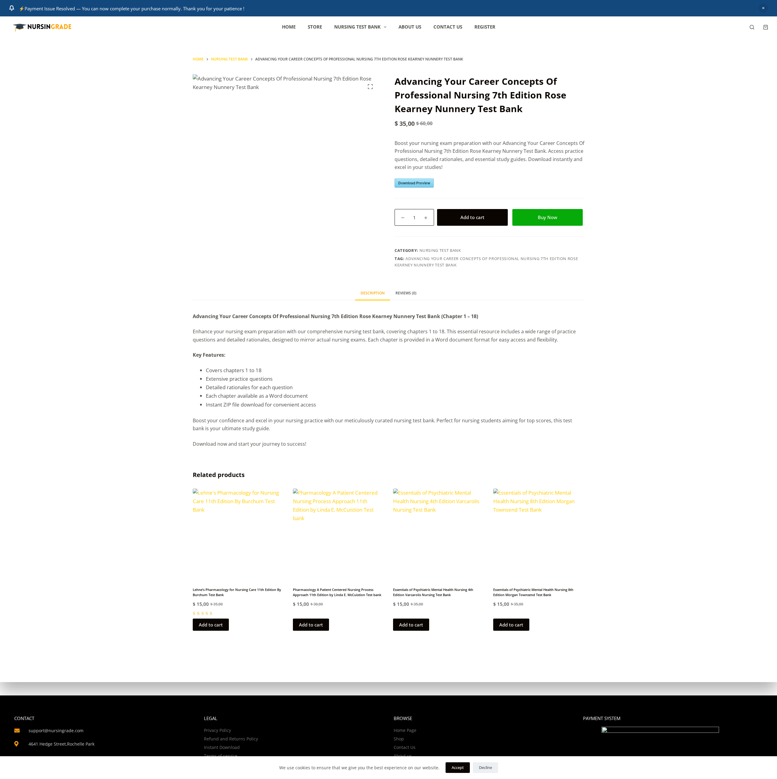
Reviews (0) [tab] (405, 293)
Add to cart (472, 217)
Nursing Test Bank (357, 27)
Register (484, 27)
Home (289, 27)
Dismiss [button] (763, 8)
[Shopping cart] (765, 27)
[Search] (752, 27)
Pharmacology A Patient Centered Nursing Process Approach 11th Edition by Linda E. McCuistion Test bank (337, 592)
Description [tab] (373, 293)
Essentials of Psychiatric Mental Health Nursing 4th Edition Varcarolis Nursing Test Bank (433, 592)
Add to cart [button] (211, 625)
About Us (410, 27)
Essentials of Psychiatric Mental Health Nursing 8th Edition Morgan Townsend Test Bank (533, 592)
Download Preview (414, 183)
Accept (458, 767)
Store (315, 27)
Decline (485, 767)
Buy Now (547, 217)
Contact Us (447, 27)
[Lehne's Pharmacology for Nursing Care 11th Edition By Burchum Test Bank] (238, 534)
